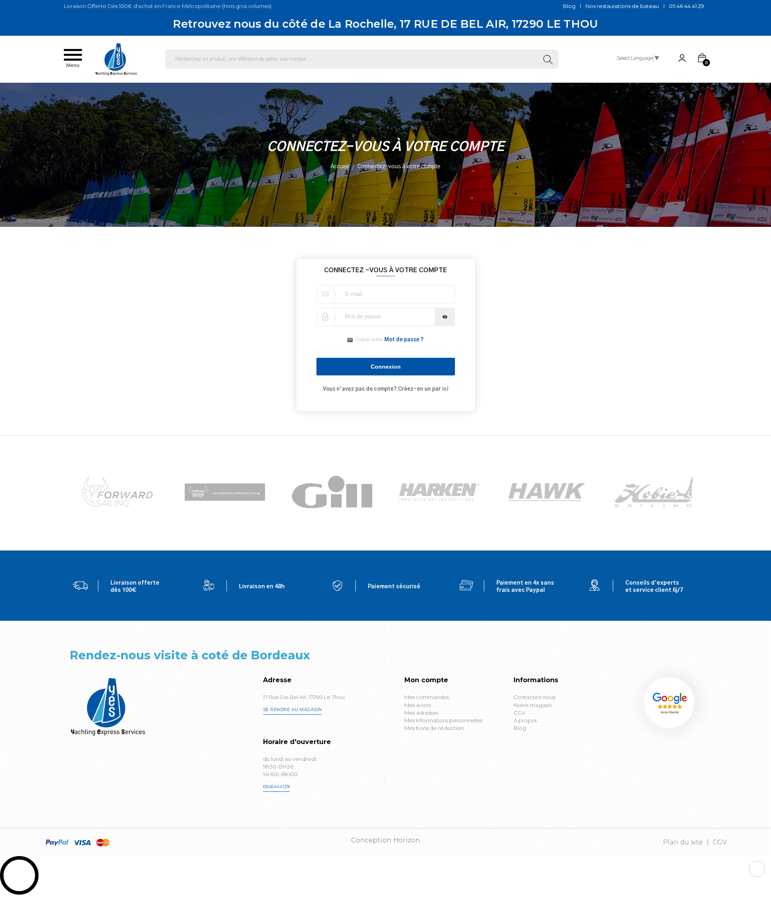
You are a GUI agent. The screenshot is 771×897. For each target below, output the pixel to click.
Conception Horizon (385, 840)
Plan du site (683, 842)
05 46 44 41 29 (686, 6)
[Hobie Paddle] (654, 492)
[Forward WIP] (118, 492)
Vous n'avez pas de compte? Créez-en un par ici (386, 389)
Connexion (386, 366)
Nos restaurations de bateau (622, 6)
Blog (569, 6)
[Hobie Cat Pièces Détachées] (546, 492)
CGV (720, 842)
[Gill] (225, 492)
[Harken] (332, 492)
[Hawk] (439, 492)
